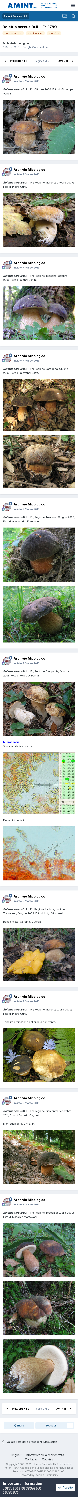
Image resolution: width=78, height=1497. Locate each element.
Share (20, 1425)
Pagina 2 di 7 (43, 61)
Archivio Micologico (15, 43)
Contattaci (31, 1459)
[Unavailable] (39, 954)
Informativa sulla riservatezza (45, 1455)
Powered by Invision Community (39, 1475)
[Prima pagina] (5, 61)
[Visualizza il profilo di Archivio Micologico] (7, 79)
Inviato (26, 81)
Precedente (18, 61)
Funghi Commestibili (35, 47)
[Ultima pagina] (73, 61)
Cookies (47, 1459)
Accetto (67, 1487)
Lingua (15, 1455)
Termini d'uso (11, 1487)
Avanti (63, 61)
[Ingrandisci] (39, 126)
